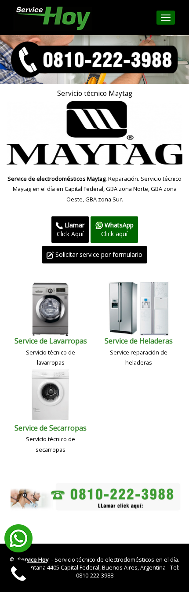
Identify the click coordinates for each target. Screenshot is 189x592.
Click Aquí (70, 229)
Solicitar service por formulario (98, 254)
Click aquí (117, 229)
